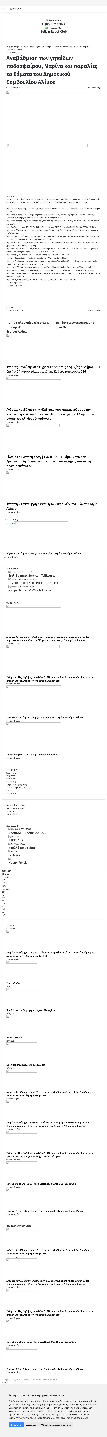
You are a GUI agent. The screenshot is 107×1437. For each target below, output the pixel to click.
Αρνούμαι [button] (31, 1425)
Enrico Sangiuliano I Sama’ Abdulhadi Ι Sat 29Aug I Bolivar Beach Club (41, 1184)
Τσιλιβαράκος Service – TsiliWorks (31, 575)
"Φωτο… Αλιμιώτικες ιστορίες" (18, 787)
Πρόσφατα (10, 928)
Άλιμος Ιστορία (14, 1037)
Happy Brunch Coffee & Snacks (29, 590)
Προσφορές (11, 782)
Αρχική (9, 47)
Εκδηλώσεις (11, 779)
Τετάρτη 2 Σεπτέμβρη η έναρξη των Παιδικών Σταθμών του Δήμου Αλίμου (52, 506)
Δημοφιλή (10, 925)
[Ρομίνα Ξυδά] (21, 963)
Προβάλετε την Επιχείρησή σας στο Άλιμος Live (30, 1010)
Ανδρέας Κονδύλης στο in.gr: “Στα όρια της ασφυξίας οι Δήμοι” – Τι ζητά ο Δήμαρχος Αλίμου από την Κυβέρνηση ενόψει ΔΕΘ (53, 369)
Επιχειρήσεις (11, 776)
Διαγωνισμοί (11, 793)
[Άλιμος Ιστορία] (21, 1017)
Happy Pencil (17, 862)
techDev (14, 855)
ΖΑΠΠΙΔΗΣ (15, 840)
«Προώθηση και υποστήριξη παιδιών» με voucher (32, 754)
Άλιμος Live (10, 88)
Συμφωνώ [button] (16, 1425)
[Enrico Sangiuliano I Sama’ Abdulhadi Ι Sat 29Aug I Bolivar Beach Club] (21, 1163)
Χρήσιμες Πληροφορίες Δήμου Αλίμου (26, 1065)
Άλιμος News (17, 47)
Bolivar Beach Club (53, 31)
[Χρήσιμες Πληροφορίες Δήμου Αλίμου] (21, 1044)
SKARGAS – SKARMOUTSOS (27, 833)
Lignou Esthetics (53, 24)
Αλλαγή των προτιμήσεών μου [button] (56, 1425)
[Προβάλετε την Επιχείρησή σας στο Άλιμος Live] (21, 990)
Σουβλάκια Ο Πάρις (21, 848)
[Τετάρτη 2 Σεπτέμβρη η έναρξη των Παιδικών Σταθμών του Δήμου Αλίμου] (33, 473)
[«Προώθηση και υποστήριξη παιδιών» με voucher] (33, 724)
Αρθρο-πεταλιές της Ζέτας (16, 784)
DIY (7, 790)
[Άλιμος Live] (15, 9)
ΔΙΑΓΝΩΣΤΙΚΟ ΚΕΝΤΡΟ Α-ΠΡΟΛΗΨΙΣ (33, 583)
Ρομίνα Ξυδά (13, 983)
